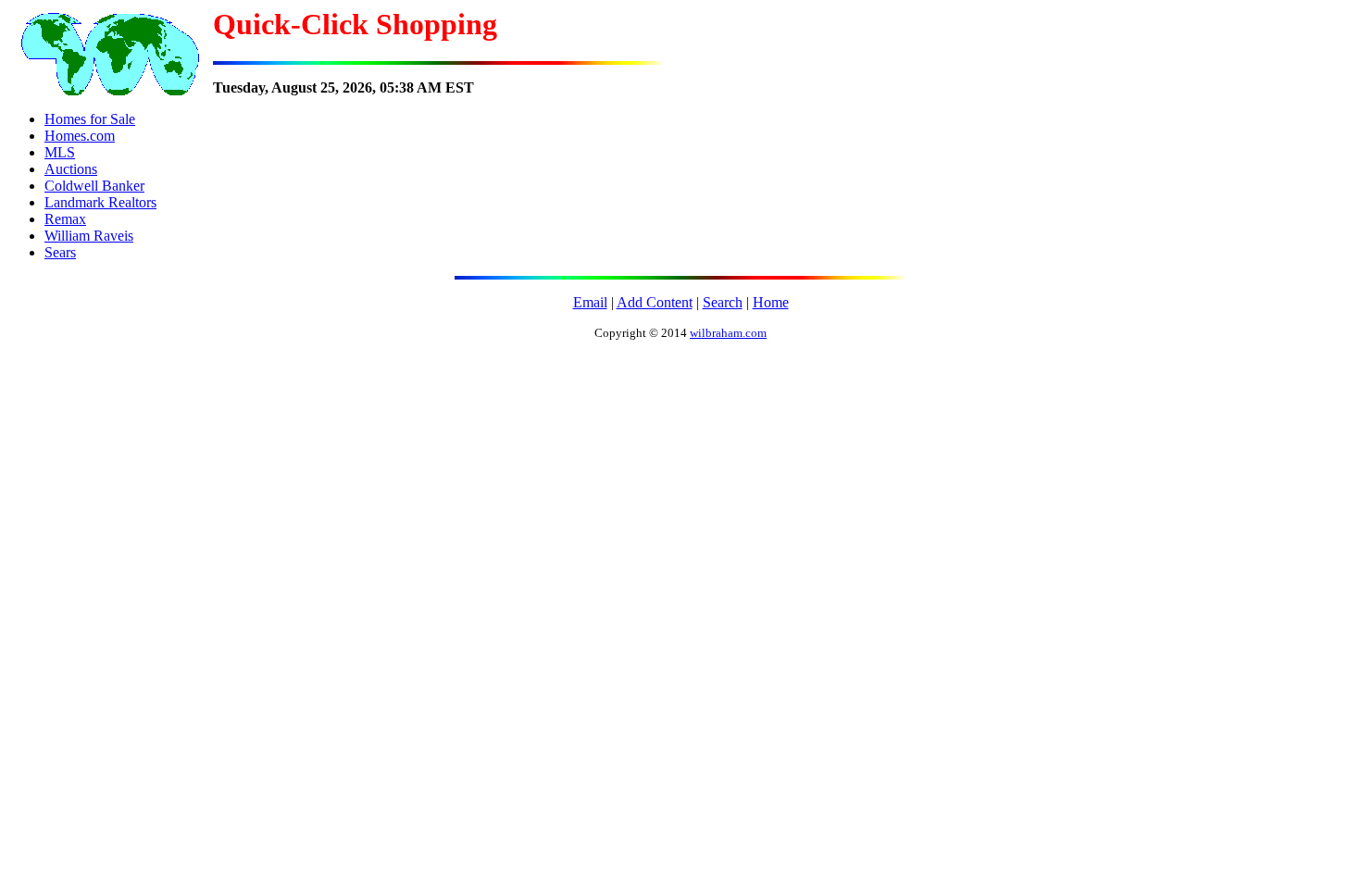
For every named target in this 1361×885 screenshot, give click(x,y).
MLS (59, 152)
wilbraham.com (728, 333)
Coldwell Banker (94, 185)
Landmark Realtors (100, 202)
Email (590, 302)
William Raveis (88, 235)
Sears (60, 252)
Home (771, 302)
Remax (65, 219)
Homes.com (79, 135)
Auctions (70, 169)
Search (723, 302)
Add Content (655, 302)
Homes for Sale (89, 119)
